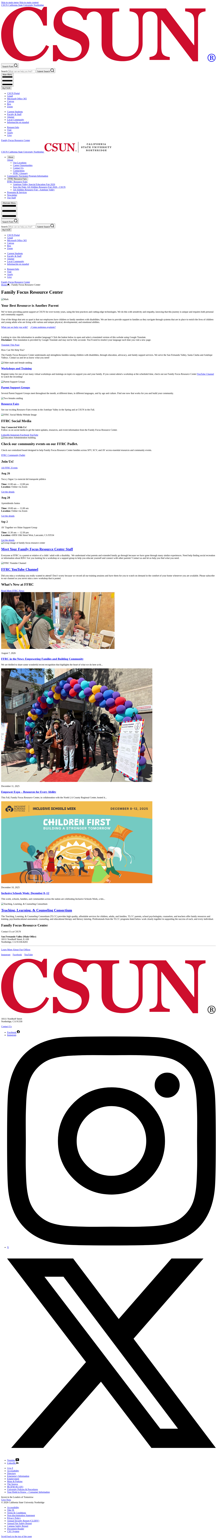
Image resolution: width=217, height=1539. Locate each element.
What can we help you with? (14, 327)
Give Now (6, 1500)
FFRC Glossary (20, 173)
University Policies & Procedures (22, 1489)
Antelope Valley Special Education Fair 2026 (34, 184)
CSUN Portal (13, 93)
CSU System (13, 1531)
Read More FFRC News (12, 590)
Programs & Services (17, 192)
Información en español (18, 122)
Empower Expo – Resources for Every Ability (28, 791)
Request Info (13, 127)
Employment (13, 1479)
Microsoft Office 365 (17, 98)
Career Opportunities (22, 165)
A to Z (10, 1468)
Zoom (10, 106)
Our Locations (19, 162)
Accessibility (13, 1471)
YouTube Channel (205, 374)
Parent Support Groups (15, 387)
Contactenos (19, 170)
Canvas (10, 101)
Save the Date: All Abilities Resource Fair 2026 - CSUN (39, 187)
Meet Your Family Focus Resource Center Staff (37, 549)
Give (9, 135)
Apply (10, 132)
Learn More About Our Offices (15, 949)
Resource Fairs (10, 403)
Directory (11, 1473)
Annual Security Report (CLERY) (23, 1520)
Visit (9, 130)
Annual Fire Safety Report (19, 1523)
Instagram (15, 435)
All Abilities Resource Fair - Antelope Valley (34, 189)
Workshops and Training (16, 368)
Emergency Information (18, 1476)
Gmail (10, 96)
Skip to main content (29, 2)
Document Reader (15, 1528)
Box (9, 104)
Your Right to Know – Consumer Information (28, 1492)
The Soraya (12, 1484)
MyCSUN (6, 88)
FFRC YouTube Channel (19, 569)
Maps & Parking (14, 1481)
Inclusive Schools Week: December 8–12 (25, 893)
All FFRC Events (9, 467)
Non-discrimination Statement (21, 1515)
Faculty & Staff (14, 114)
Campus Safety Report (17, 1526)
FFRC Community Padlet (13, 455)
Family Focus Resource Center (15, 140)
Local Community (15, 119)
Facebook (25, 435)
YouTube (34, 435)
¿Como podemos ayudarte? (43, 327)
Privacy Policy (14, 1518)
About (10, 157)
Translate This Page (10, 345)
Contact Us (18, 168)
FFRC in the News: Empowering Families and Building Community (42, 658)
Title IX (10, 1510)
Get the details (7, 492)
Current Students (15, 111)
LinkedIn (5, 435)
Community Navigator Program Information (27, 176)
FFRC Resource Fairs (17, 179)
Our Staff (11, 197)
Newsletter (12, 195)
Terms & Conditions (16, 1513)
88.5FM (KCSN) (15, 1486)
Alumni (10, 117)
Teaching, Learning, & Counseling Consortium (36, 910)
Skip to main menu (10, 2)
